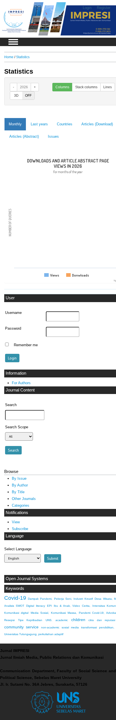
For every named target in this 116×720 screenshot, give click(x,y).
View (16, 522)
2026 (24, 87)
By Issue (19, 478)
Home (9, 57)
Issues (53, 136)
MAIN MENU (13, 42)
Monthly (15, 124)
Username (13, 313)
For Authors (21, 383)
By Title (18, 492)
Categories (20, 505)
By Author (20, 485)
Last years (39, 124)
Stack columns (86, 87)
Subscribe (20, 529)
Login (87, 8)
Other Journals (24, 499)
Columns (62, 87)
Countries (64, 124)
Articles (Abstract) (24, 136)
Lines (107, 87)
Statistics (23, 57)
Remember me (26, 345)
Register (103, 8)
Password (13, 328)
